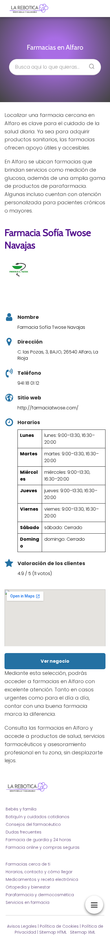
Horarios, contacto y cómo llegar (39, 872)
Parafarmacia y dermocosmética (40, 895)
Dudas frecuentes (23, 832)
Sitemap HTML (53, 932)
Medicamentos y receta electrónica (42, 879)
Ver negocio (55, 661)
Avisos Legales (22, 926)
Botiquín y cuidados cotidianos (37, 817)
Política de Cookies (59, 926)
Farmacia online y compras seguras (43, 847)
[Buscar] (89, 64)
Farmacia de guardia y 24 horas (38, 840)
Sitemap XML (82, 932)
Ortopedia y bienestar (28, 887)
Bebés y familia (21, 809)
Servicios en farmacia (27, 902)
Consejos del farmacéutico (33, 824)
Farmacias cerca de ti (28, 864)
